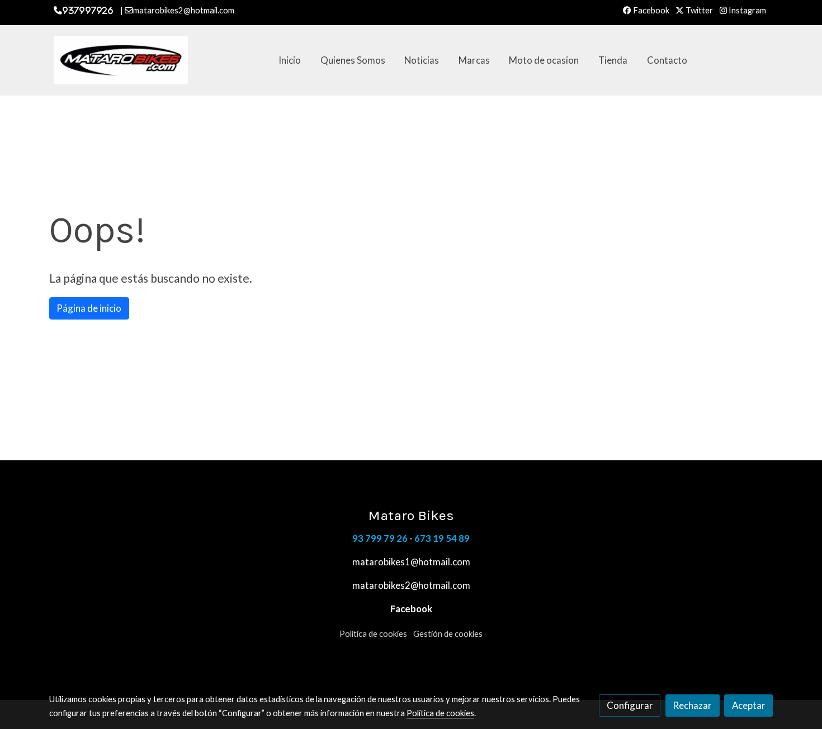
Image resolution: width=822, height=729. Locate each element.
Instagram (746, 10)
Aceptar (749, 705)
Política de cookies (373, 634)
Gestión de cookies (448, 634)
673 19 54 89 (442, 538)
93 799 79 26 (380, 538)
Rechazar (692, 705)
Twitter (698, 10)
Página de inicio (88, 308)
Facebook (650, 10)
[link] (121, 60)
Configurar (630, 705)
